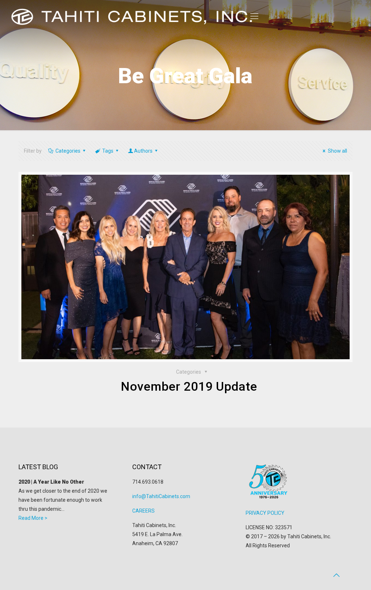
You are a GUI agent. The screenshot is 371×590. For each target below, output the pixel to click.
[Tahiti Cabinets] (134, 16)
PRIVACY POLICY (265, 513)
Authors (143, 151)
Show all (337, 151)
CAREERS (143, 511)
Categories (67, 151)
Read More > (32, 518)
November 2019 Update (189, 386)
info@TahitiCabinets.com (161, 496)
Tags (107, 151)
